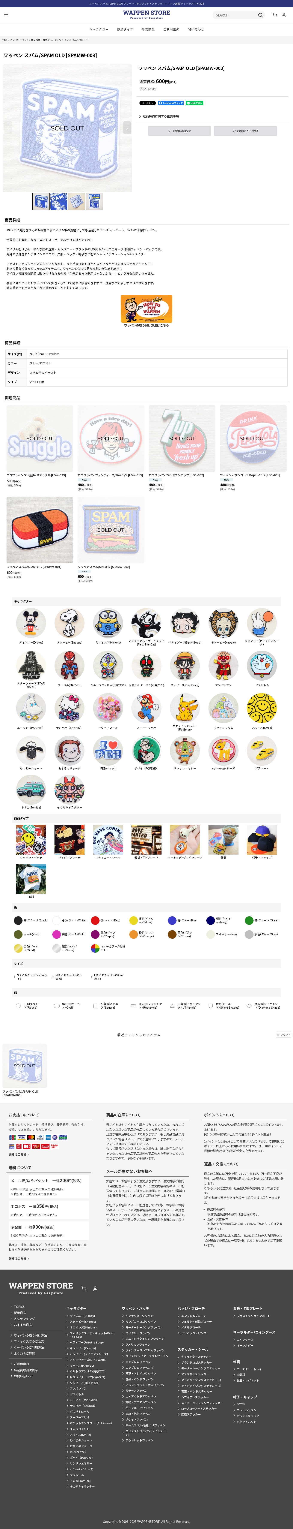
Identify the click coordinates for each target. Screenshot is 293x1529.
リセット (285, 1034)
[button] (6, 15)
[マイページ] (283, 15)
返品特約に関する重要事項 (161, 116)
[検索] (260, 15)
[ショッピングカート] (275, 15)
